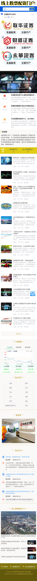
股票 (10, 388)
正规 (26, 392)
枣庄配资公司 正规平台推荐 (22, 318)
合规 (10, 383)
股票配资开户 (16, 566)
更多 (32, 14)
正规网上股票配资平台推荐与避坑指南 (24, 304)
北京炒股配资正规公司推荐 (21, 289)
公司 (10, 397)
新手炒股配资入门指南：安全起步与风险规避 (24, 173)
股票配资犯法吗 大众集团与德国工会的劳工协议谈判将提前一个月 (18, 536)
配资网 (6, 566)
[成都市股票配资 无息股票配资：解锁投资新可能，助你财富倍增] (32, 549)
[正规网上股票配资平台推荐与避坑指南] (32, 556)
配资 (26, 383)
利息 (26, 401)
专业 (26, 388)
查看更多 (18, 334)
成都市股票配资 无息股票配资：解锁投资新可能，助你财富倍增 (14, 549)
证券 (26, 405)
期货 (26, 397)
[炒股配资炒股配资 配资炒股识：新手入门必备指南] (32, 542)
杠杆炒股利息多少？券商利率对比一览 (24, 218)
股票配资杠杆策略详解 (20, 203)
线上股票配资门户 (30, 566)
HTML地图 (27, 572)
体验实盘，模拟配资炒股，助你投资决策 (14, 91)
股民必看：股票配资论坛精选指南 (24, 158)
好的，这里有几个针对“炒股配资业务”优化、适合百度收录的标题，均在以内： (24, 188)
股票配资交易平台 (10, 405)
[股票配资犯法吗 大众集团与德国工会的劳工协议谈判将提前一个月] (18, 523)
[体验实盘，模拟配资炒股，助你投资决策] (18, 82)
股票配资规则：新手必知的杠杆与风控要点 (24, 276)
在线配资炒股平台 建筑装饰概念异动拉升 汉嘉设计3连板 (20, 475)
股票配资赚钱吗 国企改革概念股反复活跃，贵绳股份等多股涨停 (20, 492)
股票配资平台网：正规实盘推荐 (23, 260)
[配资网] (18, 3)
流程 (10, 401)
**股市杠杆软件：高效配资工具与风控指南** (24, 233)
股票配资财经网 (22, 574)
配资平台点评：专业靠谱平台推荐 (24, 246)
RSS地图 (21, 572)
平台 (10, 392)
